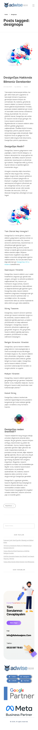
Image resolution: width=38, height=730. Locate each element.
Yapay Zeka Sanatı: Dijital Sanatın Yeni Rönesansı (19, 562)
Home (6, 14)
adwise (18, 87)
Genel (26, 87)
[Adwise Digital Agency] (16, 5)
